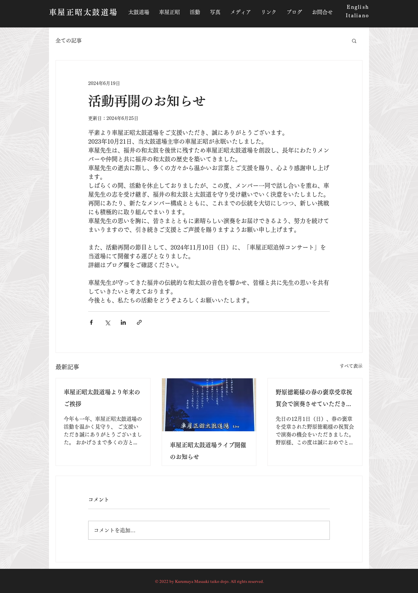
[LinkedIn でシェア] (123, 322)
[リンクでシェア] (139, 322)
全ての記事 (69, 40)
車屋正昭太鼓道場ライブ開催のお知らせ (208, 451)
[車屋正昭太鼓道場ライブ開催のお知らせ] (209, 404)
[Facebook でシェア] (91, 322)
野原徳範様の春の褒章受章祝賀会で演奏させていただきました (314, 399)
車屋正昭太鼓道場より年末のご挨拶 (102, 398)
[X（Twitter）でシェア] (107, 322)
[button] (354, 40)
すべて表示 (351, 366)
